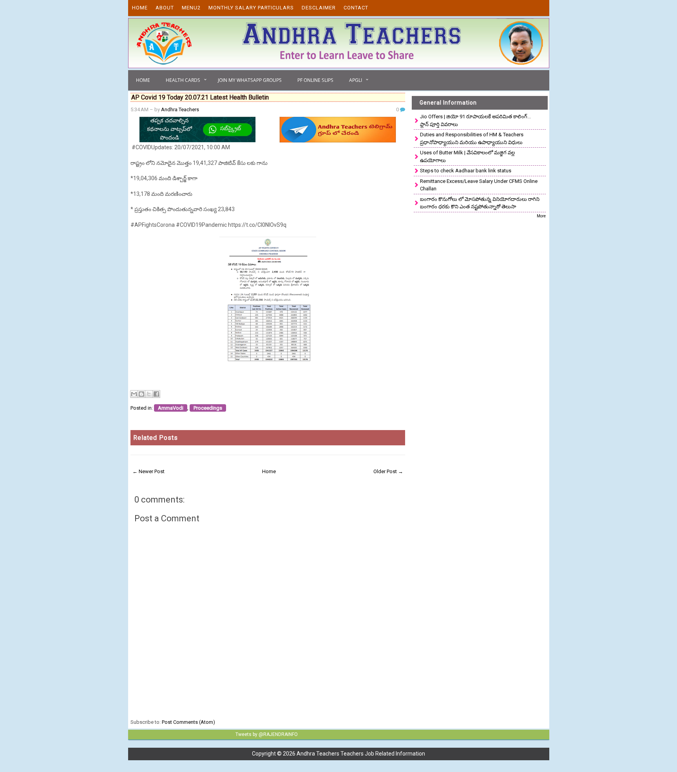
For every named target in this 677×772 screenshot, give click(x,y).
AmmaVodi (170, 408)
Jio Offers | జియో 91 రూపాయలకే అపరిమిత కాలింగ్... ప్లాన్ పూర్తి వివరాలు (475, 120)
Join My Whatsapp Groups (250, 80)
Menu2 (191, 8)
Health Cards (183, 80)
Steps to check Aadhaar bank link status (465, 171)
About (165, 8)
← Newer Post (148, 471)
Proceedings (208, 408)
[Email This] (134, 394)
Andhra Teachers (180, 109)
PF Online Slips (315, 80)
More (541, 216)
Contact (356, 8)
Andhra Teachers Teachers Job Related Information (361, 753)
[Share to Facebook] (156, 394)
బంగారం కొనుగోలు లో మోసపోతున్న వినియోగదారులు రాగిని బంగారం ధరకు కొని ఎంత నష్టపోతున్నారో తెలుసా (479, 203)
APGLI (355, 80)
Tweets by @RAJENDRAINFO (266, 734)
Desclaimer (319, 8)
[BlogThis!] (141, 394)
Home (140, 8)
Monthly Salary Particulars (251, 8)
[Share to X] (149, 394)
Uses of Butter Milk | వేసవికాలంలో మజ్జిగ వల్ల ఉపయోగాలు (467, 156)
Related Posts (155, 437)
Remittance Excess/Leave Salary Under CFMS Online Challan (479, 185)
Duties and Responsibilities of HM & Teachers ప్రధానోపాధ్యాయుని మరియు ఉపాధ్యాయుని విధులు (471, 138)
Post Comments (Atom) (188, 722)
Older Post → (388, 471)
